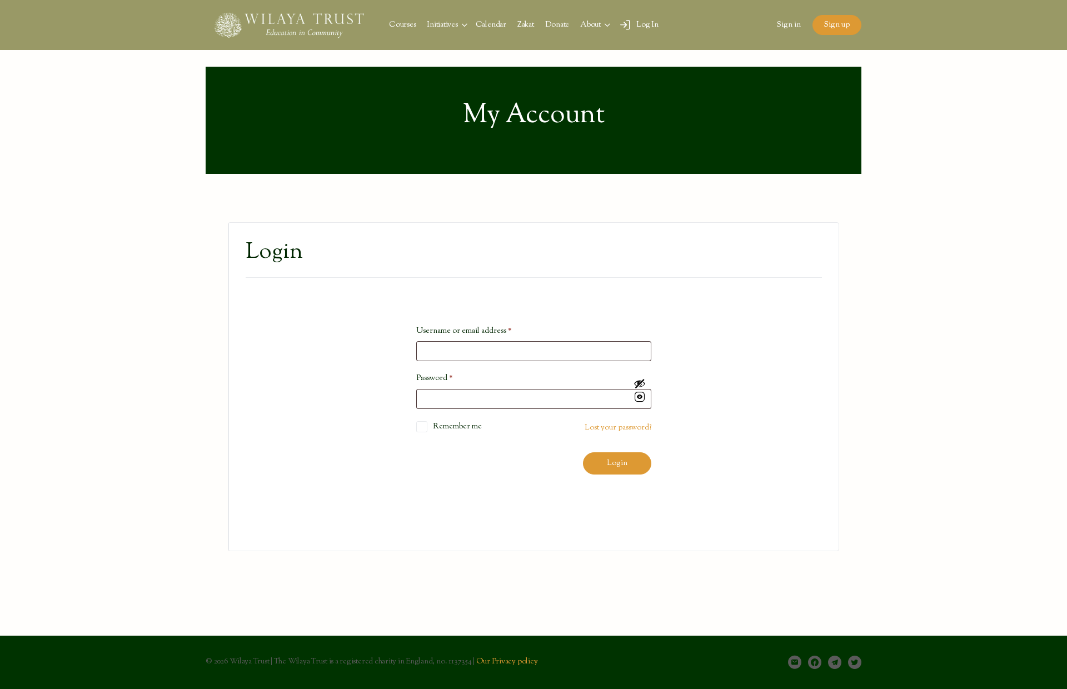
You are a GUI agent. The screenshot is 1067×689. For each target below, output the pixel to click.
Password (434, 379)
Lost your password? (618, 427)
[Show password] (640, 391)
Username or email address (464, 331)
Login (617, 463)
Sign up (837, 25)
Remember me (457, 426)
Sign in (789, 25)
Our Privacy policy (507, 661)
